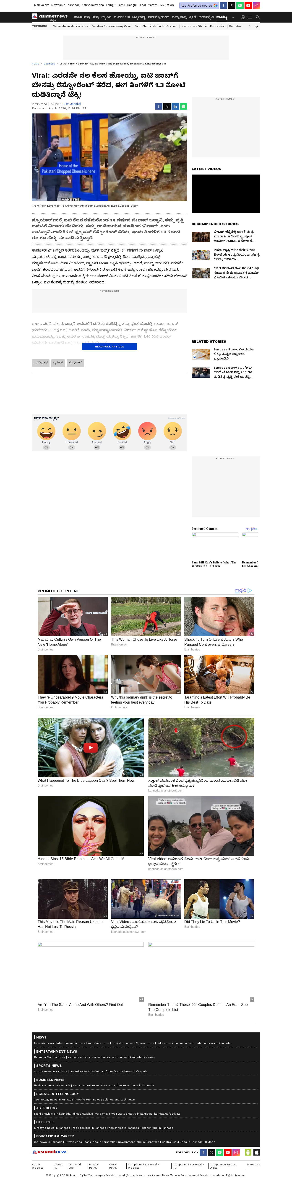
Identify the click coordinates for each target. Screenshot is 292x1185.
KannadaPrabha (92, 5)
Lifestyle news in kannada (52, 1127)
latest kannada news (70, 1043)
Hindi (142, 5)
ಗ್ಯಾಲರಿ (106, 17)
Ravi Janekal (72, 103)
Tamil (121, 5)
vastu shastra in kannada (135, 1113)
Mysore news (145, 1043)
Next (256, 26)
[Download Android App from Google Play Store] (248, 1152)
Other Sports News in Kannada (126, 1071)
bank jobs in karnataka (99, 1142)
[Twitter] (231, 5)
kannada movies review (84, 1057)
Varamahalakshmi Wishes (70, 26)
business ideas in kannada (135, 1085)
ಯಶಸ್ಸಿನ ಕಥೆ (41, 362)
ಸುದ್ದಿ (95, 17)
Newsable (58, 5)
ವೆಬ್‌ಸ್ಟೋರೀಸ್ (158, 17)
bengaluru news (122, 1043)
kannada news (44, 1043)
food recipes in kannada (89, 1127)
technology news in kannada (53, 1099)
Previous (249, 26)
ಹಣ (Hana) (75, 362)
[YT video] (248, 5)
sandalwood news (115, 1057)
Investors (253, 1164)
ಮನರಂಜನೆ (122, 17)
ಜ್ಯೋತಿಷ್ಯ (139, 17)
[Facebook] (223, 5)
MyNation (167, 5)
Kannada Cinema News (49, 1057)
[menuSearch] (258, 17)
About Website (38, 1166)
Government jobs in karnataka (138, 1142)
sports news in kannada (50, 1071)
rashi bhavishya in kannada (52, 1113)
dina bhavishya (83, 1113)
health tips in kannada (124, 1127)
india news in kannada (172, 1043)
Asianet (49, 1151)
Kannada (73, 5)
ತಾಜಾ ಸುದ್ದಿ (82, 17)
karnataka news (98, 1043)
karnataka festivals (167, 1113)
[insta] (256, 5)
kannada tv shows (142, 1057)
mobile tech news (88, 1099)
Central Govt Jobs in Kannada (182, 1142)
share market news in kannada (94, 1085)
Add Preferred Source (196, 5)
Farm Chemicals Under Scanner (156, 26)
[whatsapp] (240, 5)
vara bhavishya (105, 1113)
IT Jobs (210, 1142)
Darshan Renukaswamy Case (111, 26)
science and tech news (119, 1099)
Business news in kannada (52, 1085)
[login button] (244, 17)
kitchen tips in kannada (157, 1127)
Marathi (153, 5)
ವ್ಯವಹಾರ (58, 362)
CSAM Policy (113, 1166)
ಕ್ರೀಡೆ (192, 17)
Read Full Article (109, 346)
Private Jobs (73, 1142)
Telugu (110, 5)
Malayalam (41, 5)
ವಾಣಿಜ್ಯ (222, 17)
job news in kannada (48, 1142)
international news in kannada (209, 1043)
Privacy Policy (94, 1166)
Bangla (132, 5)
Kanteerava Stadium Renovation (203, 26)
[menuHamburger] (250, 17)
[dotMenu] (234, 17)
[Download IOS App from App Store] (256, 1152)
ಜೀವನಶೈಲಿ (206, 17)
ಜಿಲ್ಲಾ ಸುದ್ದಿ (179, 17)
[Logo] (51, 17)
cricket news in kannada (86, 1071)
